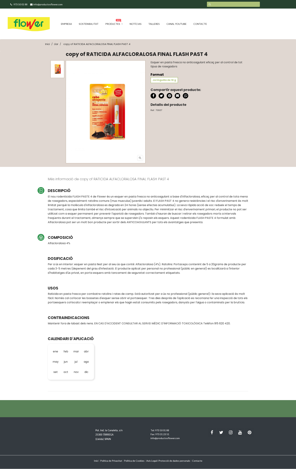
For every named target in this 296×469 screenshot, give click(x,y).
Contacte (197, 460)
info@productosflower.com (165, 438)
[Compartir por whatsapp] (185, 96)
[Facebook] (212, 432)
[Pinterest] (169, 95)
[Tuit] (161, 95)
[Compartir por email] (177, 96)
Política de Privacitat (111, 460)
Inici (96, 460)
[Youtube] (240, 432)
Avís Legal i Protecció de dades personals (168, 460)
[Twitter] (221, 432)
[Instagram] (230, 432)
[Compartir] (153, 95)
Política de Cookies (134, 460)
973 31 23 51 (162, 434)
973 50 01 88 (162, 430)
